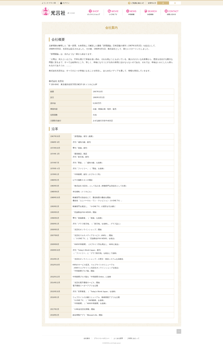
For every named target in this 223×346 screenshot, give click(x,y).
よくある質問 (118, 338)
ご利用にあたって (136, 3)
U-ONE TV (113, 12)
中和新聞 (131, 12)
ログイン (66, 3)
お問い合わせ (171, 12)
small (163, 3)
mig (175, 3)
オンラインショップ (93, 12)
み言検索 (150, 12)
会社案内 (87, 338)
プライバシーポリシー (101, 338)
